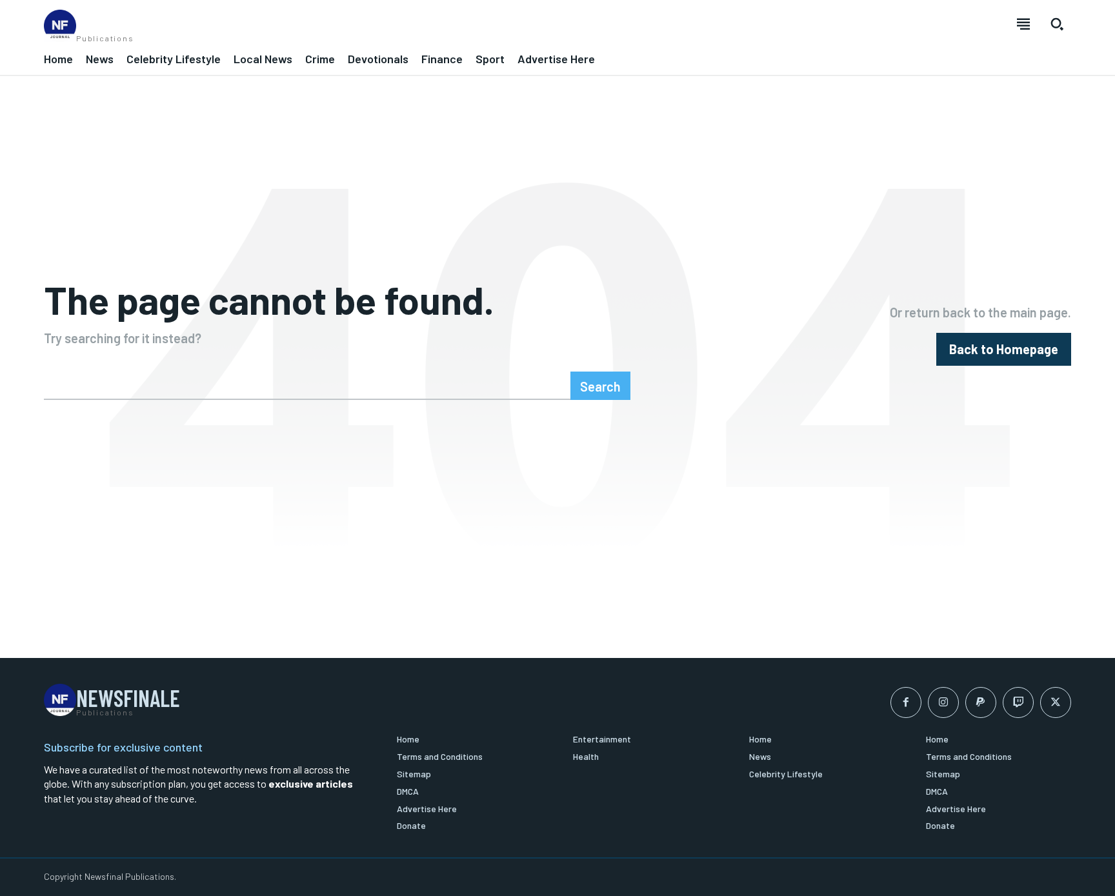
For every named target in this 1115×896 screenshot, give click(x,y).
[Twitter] (1055, 702)
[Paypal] (980, 702)
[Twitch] (1018, 702)
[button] (1057, 24)
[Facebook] (905, 702)
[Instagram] (943, 702)
